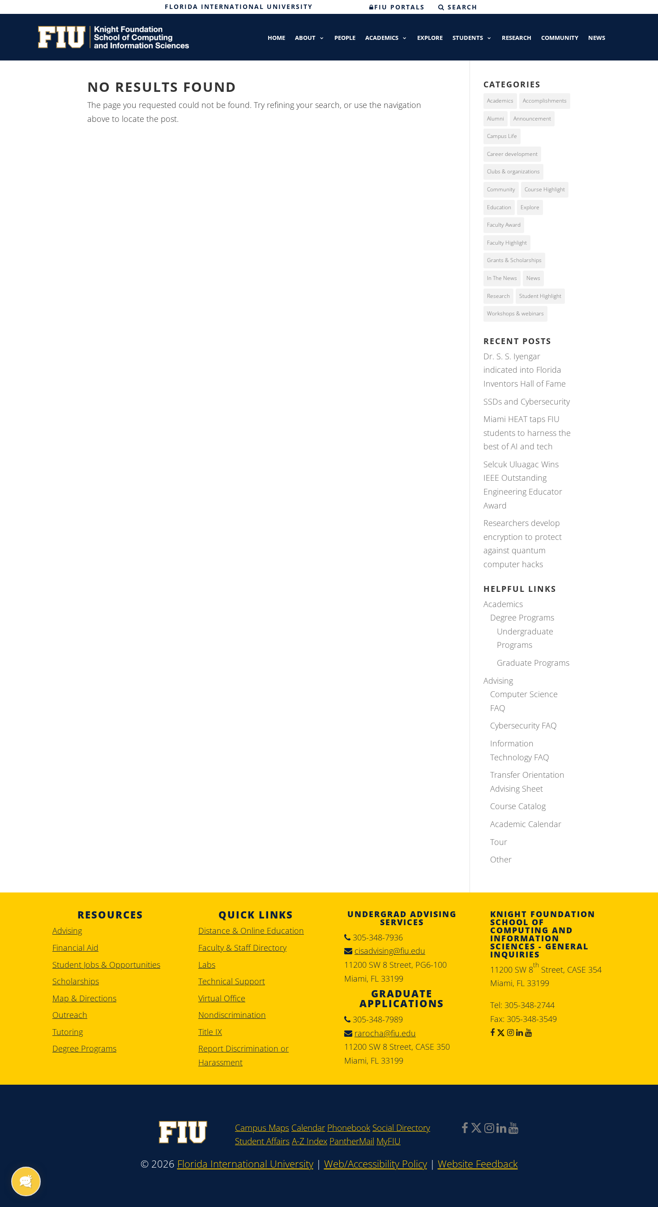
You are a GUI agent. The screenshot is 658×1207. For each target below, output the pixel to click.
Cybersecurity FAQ (523, 725)
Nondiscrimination (232, 1014)
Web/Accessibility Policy (375, 1163)
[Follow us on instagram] (509, 1032)
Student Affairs (262, 1141)
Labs (206, 964)
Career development (512, 154)
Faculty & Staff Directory (242, 947)
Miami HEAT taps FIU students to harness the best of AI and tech (527, 433)
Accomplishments (545, 100)
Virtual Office (221, 998)
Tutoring (67, 1031)
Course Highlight (545, 189)
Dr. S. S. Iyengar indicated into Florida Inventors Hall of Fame (524, 370)
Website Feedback (478, 1163)
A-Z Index (309, 1141)
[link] (183, 1140)
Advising (498, 680)
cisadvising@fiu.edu (390, 950)
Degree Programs (522, 617)
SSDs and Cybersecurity (526, 401)
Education (499, 207)
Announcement (532, 118)
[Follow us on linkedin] (518, 1032)
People (344, 38)
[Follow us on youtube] (527, 1032)
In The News (502, 278)
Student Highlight (540, 296)
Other (501, 859)
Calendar (308, 1128)
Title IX (210, 1031)
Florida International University (239, 6)
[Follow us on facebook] (492, 1032)
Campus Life (502, 136)
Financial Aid (75, 947)
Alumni (495, 118)
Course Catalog (518, 806)
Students (468, 38)
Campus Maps (262, 1128)
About (305, 38)
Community (559, 38)
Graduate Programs (533, 662)
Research (516, 38)
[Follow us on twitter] (500, 1032)
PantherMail (351, 1141)
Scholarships (75, 981)
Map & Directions (84, 998)
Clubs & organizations (513, 171)
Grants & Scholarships (514, 260)
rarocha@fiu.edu (385, 1033)
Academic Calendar (525, 824)
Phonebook (348, 1128)
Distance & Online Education (251, 930)
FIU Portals (399, 7)
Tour (498, 841)
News (596, 38)
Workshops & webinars (515, 313)
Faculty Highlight (507, 242)
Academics (381, 38)
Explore (430, 38)
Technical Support (231, 981)
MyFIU (388, 1141)
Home (276, 38)
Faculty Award (504, 224)
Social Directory (401, 1128)
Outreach (69, 1014)
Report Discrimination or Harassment (243, 1055)
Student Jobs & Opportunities (106, 964)
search (461, 7)
